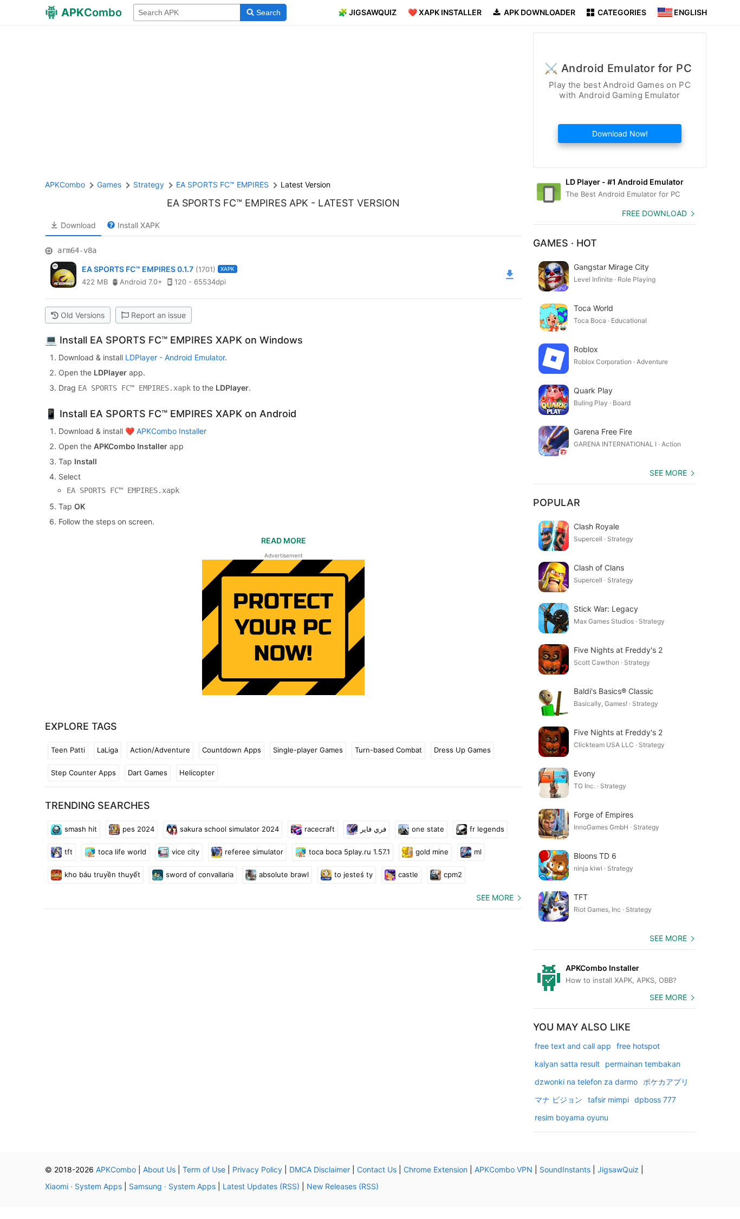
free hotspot (638, 1046)
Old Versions (83, 315)
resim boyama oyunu (571, 1117)
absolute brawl (284, 874)
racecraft (319, 829)
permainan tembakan (642, 1063)
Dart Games (147, 772)
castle (408, 874)
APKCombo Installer (171, 431)
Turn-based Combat (388, 749)
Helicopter (197, 772)
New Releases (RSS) (343, 1186)
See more (495, 897)
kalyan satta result (567, 1063)
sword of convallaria (199, 874)
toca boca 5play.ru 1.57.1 (349, 851)
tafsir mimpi (608, 1099)
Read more (283, 540)
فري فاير (373, 829)
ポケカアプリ (666, 1081)
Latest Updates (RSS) (261, 1186)
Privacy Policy (257, 1169)
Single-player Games (308, 749)
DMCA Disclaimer (319, 1169)
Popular (556, 502)
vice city (185, 851)
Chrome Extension (436, 1169)
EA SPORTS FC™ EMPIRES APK (237, 203)
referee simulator (254, 851)
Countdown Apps (231, 749)
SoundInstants (565, 1169)
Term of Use (204, 1169)
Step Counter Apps (83, 772)
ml (478, 851)
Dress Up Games (462, 749)
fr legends (487, 829)
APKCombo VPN (504, 1169)
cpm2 (453, 874)
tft (68, 851)
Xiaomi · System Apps (83, 1186)
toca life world (122, 851)
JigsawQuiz (618, 1169)
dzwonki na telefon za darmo (586, 1081)
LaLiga (107, 749)
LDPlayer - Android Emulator (175, 357)
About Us (159, 1169)
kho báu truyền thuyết (102, 874)
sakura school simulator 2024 (229, 829)
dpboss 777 (655, 1099)
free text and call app (573, 1046)
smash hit (80, 829)
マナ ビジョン (558, 1099)
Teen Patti (68, 749)
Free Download (654, 213)
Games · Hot (565, 243)
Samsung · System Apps (172, 1186)
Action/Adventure (160, 749)
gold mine (432, 851)
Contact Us (377, 1169)
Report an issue (158, 315)
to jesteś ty (353, 874)
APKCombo (65, 184)
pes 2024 (138, 829)
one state (428, 829)
